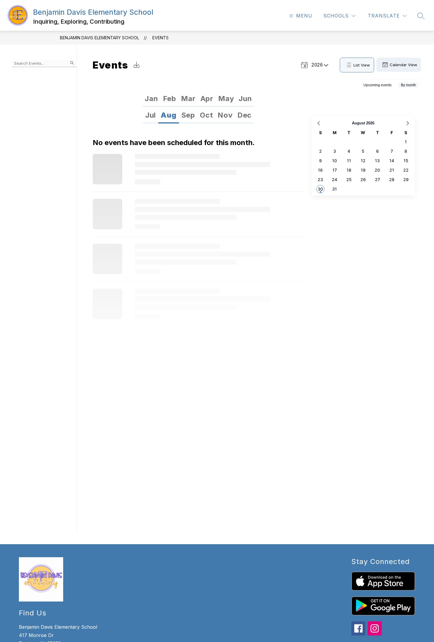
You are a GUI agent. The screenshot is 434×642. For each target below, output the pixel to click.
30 (320, 188)
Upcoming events (377, 85)
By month (408, 85)
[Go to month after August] (408, 123)
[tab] (151, 98)
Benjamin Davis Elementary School (99, 37)
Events (160, 37)
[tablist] (198, 98)
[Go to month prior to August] (318, 123)
